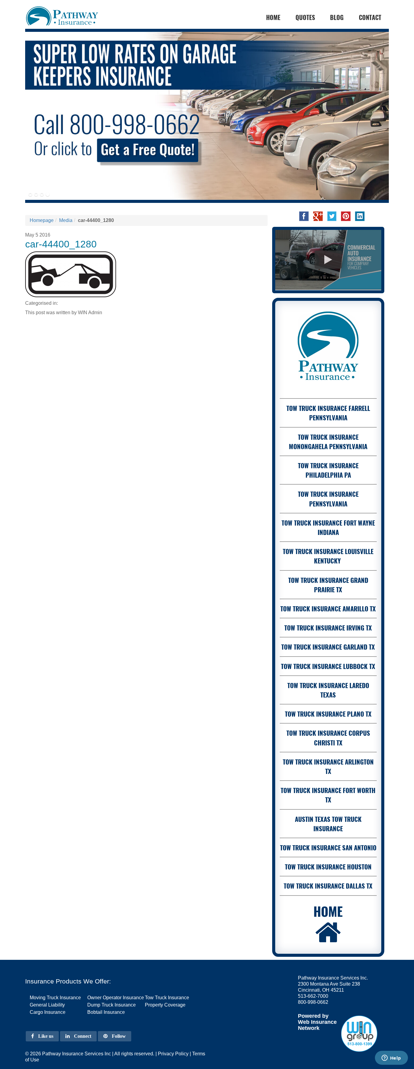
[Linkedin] (360, 215)
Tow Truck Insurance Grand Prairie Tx (328, 584)
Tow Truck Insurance (167, 997)
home (273, 17)
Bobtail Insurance (106, 1012)
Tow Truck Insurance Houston (328, 866)
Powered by (313, 1016)
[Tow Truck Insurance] (207, 116)
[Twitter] (332, 215)
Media (65, 220)
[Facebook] (304, 215)
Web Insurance (317, 1022)
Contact (370, 17)
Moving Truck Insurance (55, 997)
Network (308, 1028)
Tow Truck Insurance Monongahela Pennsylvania (328, 441)
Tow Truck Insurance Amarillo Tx (328, 608)
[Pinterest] (346, 215)
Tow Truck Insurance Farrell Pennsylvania (328, 412)
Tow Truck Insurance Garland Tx (328, 646)
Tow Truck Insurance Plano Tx (328, 713)
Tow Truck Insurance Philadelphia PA (328, 470)
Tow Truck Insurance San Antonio (328, 847)
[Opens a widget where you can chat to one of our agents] (391, 1058)
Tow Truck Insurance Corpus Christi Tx (328, 737)
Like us (45, 1036)
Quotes (305, 17)
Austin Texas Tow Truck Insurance (328, 823)
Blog (337, 17)
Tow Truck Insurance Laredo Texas (328, 690)
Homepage (42, 220)
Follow (118, 1036)
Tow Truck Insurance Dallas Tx (328, 885)
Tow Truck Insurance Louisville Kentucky (328, 555)
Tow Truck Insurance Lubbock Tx (328, 666)
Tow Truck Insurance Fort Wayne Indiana (328, 527)
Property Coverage (165, 1004)
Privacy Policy (173, 1053)
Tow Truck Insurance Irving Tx (328, 627)
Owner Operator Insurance (115, 997)
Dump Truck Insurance (111, 1004)
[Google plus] (318, 215)
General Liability (47, 1004)
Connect (82, 1036)
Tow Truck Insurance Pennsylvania (328, 498)
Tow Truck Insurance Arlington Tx (328, 766)
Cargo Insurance (47, 1012)
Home (328, 911)
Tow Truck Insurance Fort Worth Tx (328, 794)
